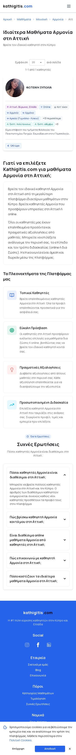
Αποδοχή (50, 748)
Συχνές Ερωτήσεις (38, 704)
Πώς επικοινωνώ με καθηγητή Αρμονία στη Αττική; (32, 560)
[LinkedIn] (49, 645)
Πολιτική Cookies (20, 740)
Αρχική (7, 19)
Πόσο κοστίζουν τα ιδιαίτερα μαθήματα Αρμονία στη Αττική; (34, 578)
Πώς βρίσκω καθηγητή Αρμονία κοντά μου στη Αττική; (33, 519)
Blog (38, 670)
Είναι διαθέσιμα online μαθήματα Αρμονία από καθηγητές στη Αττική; (28, 540)
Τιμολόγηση (38, 698)
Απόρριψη (18, 748)
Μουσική (41, 19)
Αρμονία (57, 19)
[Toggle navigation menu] (69, 6)
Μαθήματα (24, 19)
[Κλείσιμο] (70, 749)
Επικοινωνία (38, 675)
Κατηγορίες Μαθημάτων (38, 693)
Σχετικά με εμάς (38, 664)
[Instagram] (27, 645)
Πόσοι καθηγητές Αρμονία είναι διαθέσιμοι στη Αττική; (34, 474)
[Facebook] (38, 645)
